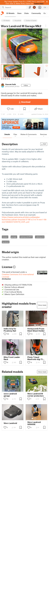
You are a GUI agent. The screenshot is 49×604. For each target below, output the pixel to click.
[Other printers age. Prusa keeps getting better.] (24, 124)
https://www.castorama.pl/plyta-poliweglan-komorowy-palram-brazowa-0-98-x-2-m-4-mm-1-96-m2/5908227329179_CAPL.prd (24, 219)
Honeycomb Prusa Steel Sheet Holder (36, 330)
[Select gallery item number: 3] (36, 353)
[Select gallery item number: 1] (35, 325)
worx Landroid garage (10, 395)
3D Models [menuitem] (10, 13)
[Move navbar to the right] (46, 13)
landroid (5, 242)
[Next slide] (46, 70)
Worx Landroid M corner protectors (35, 395)
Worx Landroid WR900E (34, 423)
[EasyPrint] (30, 7)
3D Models (6, 20)
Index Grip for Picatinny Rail (10, 330)
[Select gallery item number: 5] (39, 353)
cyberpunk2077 (26, 237)
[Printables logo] (2, 13)
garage (14, 237)
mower (5, 237)
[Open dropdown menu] (46, 25)
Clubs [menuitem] (26, 13)
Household (17, 20)
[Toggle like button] (5, 334)
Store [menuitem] (19, 13)
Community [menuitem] (36, 13)
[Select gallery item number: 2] (37, 325)
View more (42, 305)
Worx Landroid (10, 423)
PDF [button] (44, 144)
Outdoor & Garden (31, 20)
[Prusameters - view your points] (34, 7)
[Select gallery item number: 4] (38, 353)
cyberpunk (40, 237)
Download (25, 102)
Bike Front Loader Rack (12, 358)
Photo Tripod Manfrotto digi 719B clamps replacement (36, 358)
